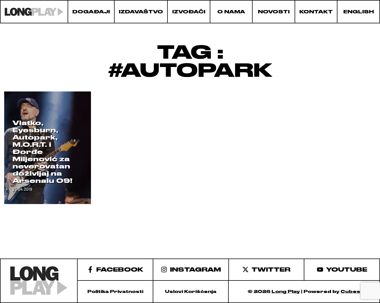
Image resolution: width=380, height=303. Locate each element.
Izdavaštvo (141, 11)
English (358, 11)
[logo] (34, 12)
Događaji (91, 11)
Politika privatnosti (115, 291)
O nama (231, 11)
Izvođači (188, 11)
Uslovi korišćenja (190, 291)
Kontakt (316, 11)
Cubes (350, 291)
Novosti (274, 11)
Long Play (286, 291)
